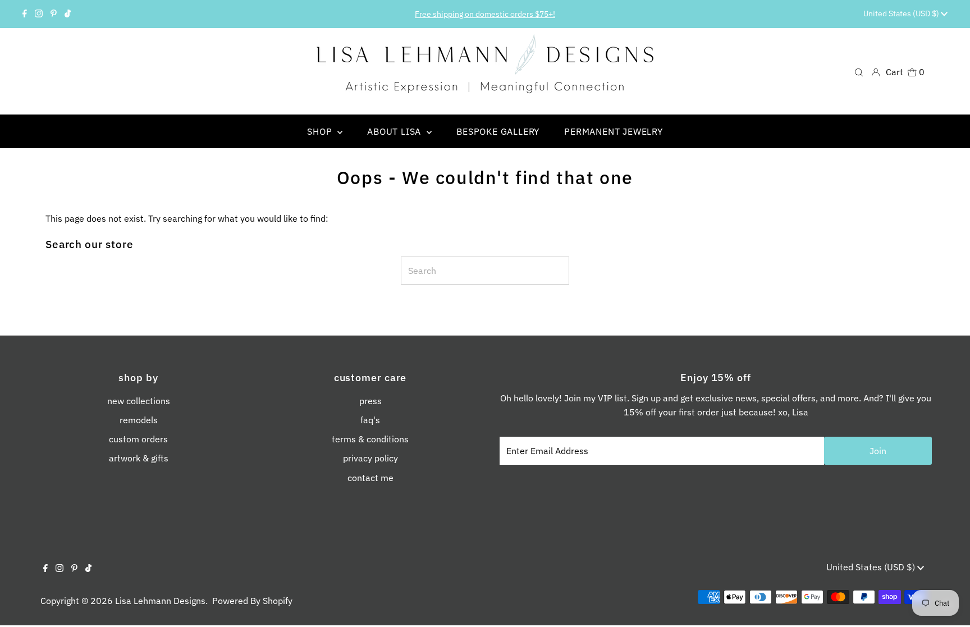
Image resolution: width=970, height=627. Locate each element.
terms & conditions (370, 439)
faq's (370, 419)
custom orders (138, 439)
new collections (138, 400)
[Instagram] (38, 14)
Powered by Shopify (252, 600)
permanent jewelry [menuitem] (613, 131)
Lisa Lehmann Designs (160, 600)
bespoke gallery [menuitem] (497, 131)
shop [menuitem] (321, 131)
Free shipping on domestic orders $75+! (485, 14)
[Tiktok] (68, 14)
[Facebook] (25, 14)
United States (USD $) (902, 13)
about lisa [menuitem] (395, 131)
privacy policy (370, 458)
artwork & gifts (138, 458)
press (370, 400)
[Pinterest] (54, 14)
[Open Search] (859, 71)
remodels (139, 419)
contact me (370, 477)
